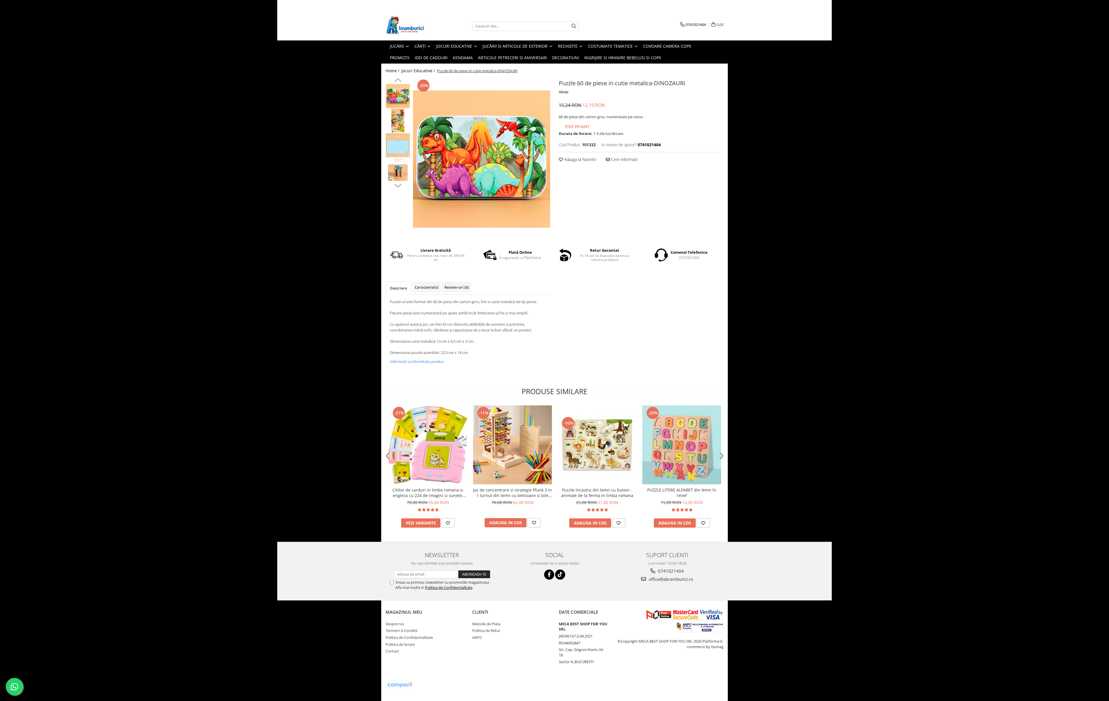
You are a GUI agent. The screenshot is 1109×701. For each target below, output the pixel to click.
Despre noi (395, 623)
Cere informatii (624, 159)
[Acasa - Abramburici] (414, 26)
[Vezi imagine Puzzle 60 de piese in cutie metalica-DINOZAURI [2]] (398, 145)
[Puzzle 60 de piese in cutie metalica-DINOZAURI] (481, 159)
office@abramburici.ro (670, 579)
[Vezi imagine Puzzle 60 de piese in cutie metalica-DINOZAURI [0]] (398, 96)
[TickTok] (560, 575)
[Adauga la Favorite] (448, 523)
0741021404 (670, 571)
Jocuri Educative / (418, 70)
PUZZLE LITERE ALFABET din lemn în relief (681, 492)
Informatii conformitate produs (417, 361)
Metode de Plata (486, 623)
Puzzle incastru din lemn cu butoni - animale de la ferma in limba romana (597, 492)
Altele (563, 91)
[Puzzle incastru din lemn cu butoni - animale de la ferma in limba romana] (597, 445)
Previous (398, 81)
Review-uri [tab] (456, 287)
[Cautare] (574, 26)
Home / (393, 70)
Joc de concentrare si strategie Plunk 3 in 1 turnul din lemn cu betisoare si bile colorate (512, 492)
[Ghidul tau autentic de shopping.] (399, 684)
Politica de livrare (400, 644)
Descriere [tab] (398, 288)
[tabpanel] (481, 159)
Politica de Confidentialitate (448, 587)
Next (398, 185)
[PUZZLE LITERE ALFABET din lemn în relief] (681, 444)
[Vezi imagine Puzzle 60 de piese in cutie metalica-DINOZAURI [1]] (398, 121)
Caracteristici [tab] (427, 287)
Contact (392, 651)
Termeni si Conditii (401, 630)
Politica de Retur (486, 630)
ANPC (477, 637)
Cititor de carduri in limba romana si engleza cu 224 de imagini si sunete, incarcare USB (427, 492)
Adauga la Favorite (579, 159)
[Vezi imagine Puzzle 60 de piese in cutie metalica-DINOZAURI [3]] (398, 170)
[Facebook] (549, 575)
